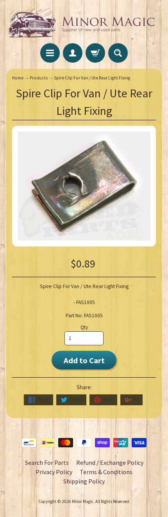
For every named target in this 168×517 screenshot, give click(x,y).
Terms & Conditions (106, 472)
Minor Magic (82, 501)
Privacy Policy (54, 472)
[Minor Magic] (84, 22)
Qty (84, 327)
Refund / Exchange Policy (109, 462)
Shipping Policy (84, 481)
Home (17, 78)
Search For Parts (47, 462)
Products (39, 78)
